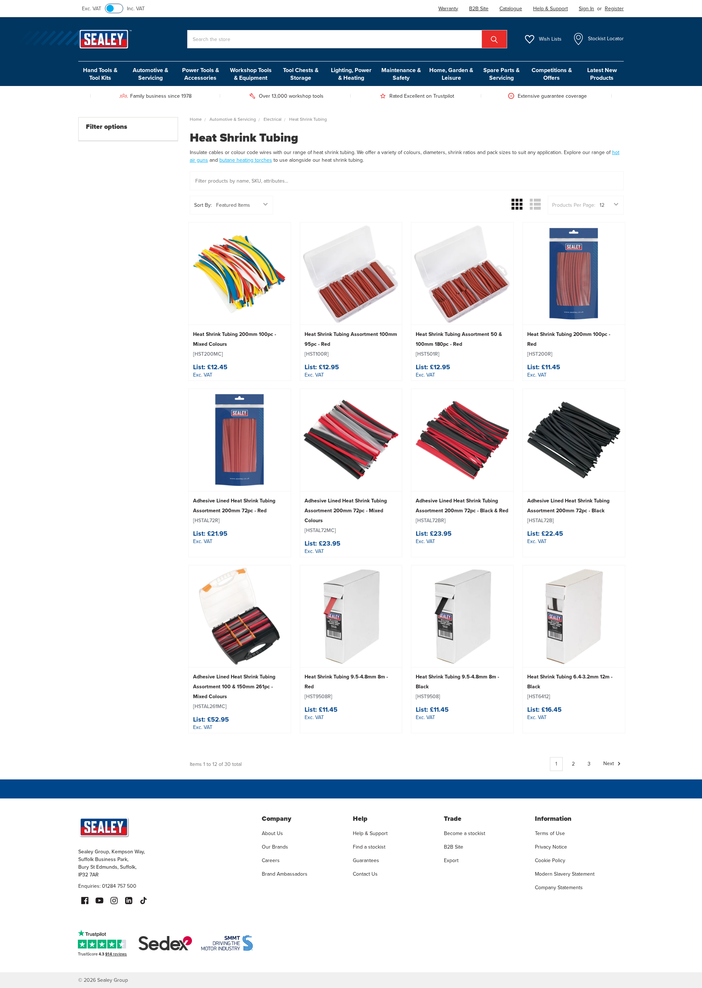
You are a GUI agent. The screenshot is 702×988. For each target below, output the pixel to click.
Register (614, 8)
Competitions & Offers (552, 74)
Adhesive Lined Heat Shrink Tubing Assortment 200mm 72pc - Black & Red (462, 510)
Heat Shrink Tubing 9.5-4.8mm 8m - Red (346, 686)
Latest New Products (602, 74)
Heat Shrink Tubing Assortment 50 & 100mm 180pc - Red (459, 344)
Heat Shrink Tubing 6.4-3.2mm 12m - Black (569, 686)
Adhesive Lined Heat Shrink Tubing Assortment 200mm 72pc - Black (568, 510)
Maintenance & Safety (401, 74)
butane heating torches (245, 160)
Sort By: (203, 205)
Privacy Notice (551, 847)
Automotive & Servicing (150, 74)
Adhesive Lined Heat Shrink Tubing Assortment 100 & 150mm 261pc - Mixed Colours (234, 691)
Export (451, 860)
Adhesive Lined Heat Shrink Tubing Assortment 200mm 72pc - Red (234, 510)
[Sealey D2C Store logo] (165, 827)
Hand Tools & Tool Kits (100, 74)
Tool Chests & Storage (300, 74)
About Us (272, 833)
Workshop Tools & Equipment (251, 74)
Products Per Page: (573, 205)
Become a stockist (464, 833)
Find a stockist (369, 847)
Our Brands (275, 847)
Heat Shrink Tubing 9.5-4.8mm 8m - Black (457, 686)
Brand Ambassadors (284, 874)
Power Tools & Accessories (200, 74)
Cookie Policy (550, 860)
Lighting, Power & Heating (351, 74)
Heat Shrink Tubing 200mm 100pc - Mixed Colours (234, 344)
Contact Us (365, 874)
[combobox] (347, 39)
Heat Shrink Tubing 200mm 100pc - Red (568, 344)
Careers (271, 860)
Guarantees (366, 860)
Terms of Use (550, 833)
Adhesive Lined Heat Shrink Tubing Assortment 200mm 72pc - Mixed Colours (346, 515)
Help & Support (370, 833)
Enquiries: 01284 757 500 (107, 886)
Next (609, 764)
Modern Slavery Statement (565, 874)
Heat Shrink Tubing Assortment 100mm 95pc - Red (351, 344)
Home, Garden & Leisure (451, 74)
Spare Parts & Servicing (501, 74)
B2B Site (453, 847)
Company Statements (559, 887)
